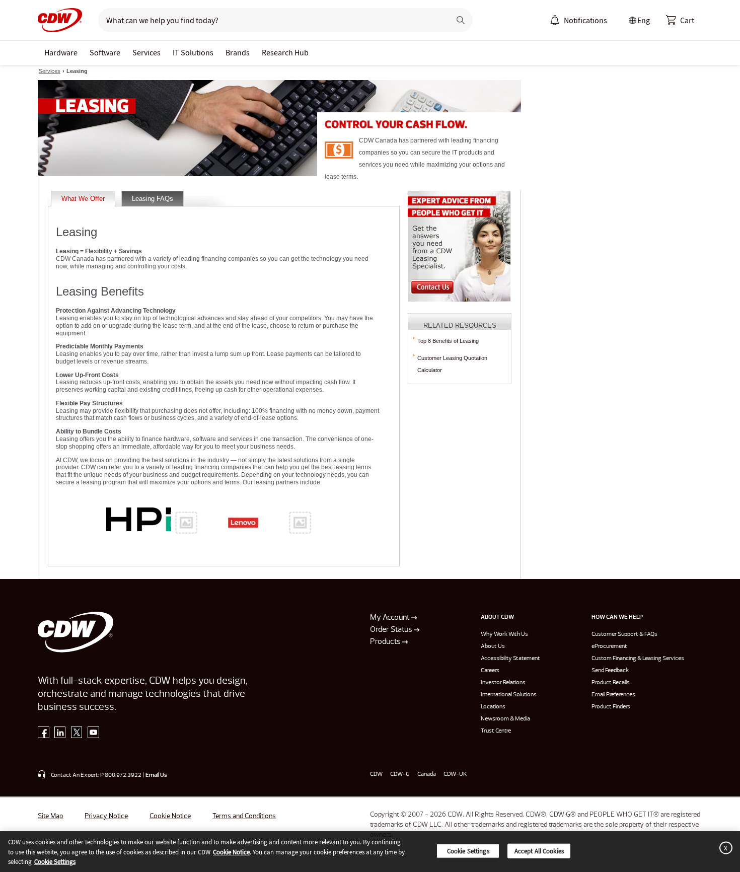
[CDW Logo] (60, 20)
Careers (490, 671)
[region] (370, 851)
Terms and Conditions (244, 816)
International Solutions (509, 695)
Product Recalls (610, 683)
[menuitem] (555, 20)
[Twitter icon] (77, 734)
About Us (493, 646)
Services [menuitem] (146, 52)
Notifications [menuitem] (585, 20)
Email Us (156, 775)
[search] (270, 20)
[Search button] (461, 20)
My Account (390, 618)
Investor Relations (503, 683)
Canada (426, 774)
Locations (493, 707)
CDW (376, 774)
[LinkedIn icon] (60, 734)
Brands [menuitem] (238, 52)
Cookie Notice (170, 816)
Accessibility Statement (510, 659)
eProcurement (609, 646)
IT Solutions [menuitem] (193, 52)
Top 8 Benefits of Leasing (448, 341)
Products (386, 642)
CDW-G (400, 774)
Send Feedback (610, 671)
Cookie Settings (55, 861)
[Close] (724, 847)
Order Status (392, 630)
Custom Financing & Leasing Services (637, 659)
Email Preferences (613, 695)
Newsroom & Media (505, 719)
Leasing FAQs (152, 198)
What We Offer (83, 198)
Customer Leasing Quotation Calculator (452, 364)
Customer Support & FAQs (624, 634)
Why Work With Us (504, 634)
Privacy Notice (106, 816)
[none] (61, 53)
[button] (680, 20)
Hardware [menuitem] (61, 52)
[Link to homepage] (60, 20)
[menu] (578, 20)
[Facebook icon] (43, 734)
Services (49, 71)
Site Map (50, 816)
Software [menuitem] (105, 52)
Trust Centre (496, 731)
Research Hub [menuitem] (285, 52)
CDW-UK (455, 774)
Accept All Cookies (539, 850)
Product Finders (610, 707)
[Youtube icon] (93, 734)
